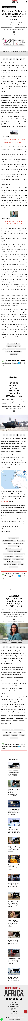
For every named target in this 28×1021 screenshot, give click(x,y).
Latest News (11, 7)
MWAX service (7, 543)
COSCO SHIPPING (13, 538)
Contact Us (14, 1013)
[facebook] (10, 59)
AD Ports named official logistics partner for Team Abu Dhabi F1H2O (14, 830)
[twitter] (7, 59)
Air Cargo (15, 894)
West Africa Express (18, 543)
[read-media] (13, 132)
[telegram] (17, 59)
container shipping (19, 554)
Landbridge (14, 735)
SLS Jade (20, 564)
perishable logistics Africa (13, 346)
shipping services (9, 556)
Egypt (19, 732)
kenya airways (17, 351)
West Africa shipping (13, 546)
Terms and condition (14, 1006)
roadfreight (8, 732)
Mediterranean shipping (10, 564)
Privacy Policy (14, 1004)
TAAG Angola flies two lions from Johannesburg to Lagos (14, 904)
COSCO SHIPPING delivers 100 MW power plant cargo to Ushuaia (14, 812)
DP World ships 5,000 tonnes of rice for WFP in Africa (13, 942)
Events (14, 1011)
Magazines (14, 1008)
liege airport (9, 351)
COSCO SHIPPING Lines (9, 540)
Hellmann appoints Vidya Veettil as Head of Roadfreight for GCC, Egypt (13, 222)
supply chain (13, 737)
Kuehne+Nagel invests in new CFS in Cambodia (13, 978)
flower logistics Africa (13, 343)
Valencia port (7, 559)
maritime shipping (7, 554)
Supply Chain (13, 354)
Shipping (16, 763)
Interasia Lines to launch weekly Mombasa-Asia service (13, 885)
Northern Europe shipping (13, 561)
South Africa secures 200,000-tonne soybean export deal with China (13, 923)
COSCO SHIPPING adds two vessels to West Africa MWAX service (13, 141)
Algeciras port (19, 556)
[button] (14, 32)
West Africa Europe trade (13, 551)
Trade (17, 839)
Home (5, 7)
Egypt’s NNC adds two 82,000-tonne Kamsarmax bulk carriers (14, 961)
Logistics (16, 782)
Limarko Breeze (13, 567)
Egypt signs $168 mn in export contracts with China (13, 867)
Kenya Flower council (7, 349)
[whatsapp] (14, 59)
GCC (15, 732)
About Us (14, 1003)
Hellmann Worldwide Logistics (10, 730)
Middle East (6, 735)
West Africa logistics (18, 559)
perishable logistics (20, 349)
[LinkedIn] (4, 59)
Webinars (14, 1010)
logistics (22, 735)
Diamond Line (20, 540)
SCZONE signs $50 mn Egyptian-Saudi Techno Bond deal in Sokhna (14, 848)
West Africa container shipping (13, 548)
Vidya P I (22, 730)
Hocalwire (17, 1019)
